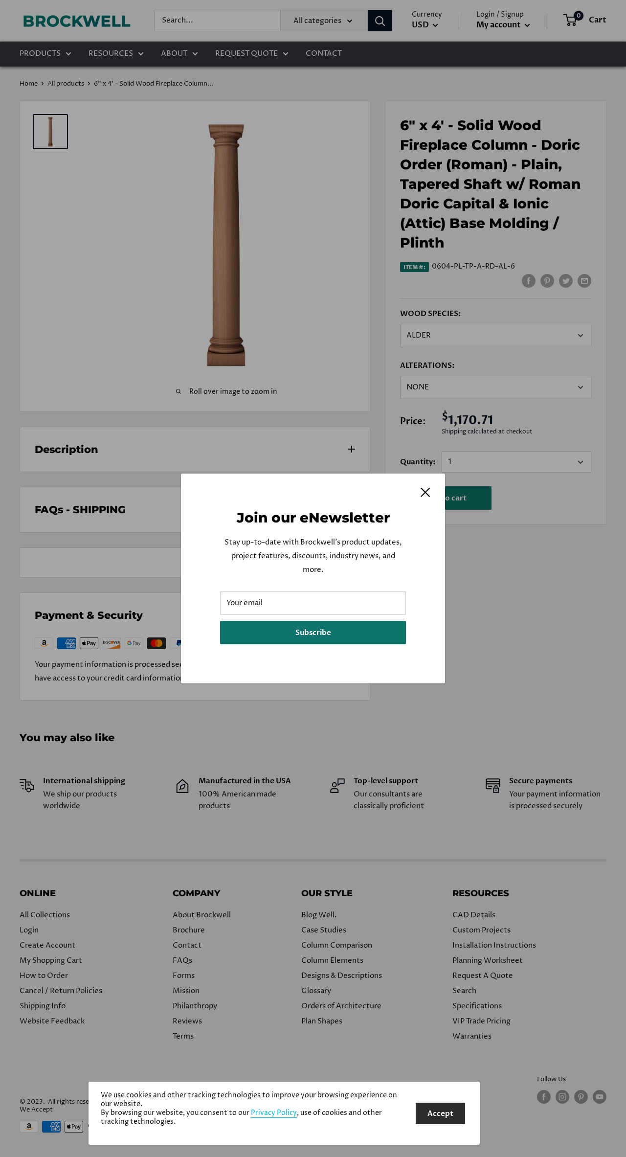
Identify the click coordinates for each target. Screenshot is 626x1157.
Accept (440, 1113)
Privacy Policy (274, 1113)
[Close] (425, 492)
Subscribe (313, 632)
